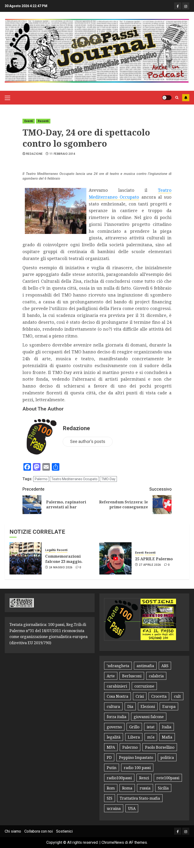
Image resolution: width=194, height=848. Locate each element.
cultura (113, 706)
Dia (130, 706)
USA (132, 808)
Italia (166, 726)
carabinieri (117, 686)
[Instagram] (185, 5)
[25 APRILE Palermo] (115, 558)
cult (177, 696)
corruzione (144, 686)
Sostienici (64, 831)
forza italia (116, 716)
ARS (164, 665)
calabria (156, 676)
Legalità (50, 550)
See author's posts (87, 441)
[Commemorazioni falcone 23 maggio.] (25, 558)
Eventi (28, 121)
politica (167, 757)
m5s (150, 737)
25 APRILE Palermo (154, 558)
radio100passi (119, 777)
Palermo (41, 479)
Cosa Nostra (117, 696)
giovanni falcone (149, 716)
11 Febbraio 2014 (62, 153)
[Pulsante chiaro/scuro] (167, 97)
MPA (111, 747)
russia (145, 788)
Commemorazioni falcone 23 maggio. (64, 559)
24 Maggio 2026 (61, 567)
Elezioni (148, 706)
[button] (7, 98)
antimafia (145, 665)
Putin (111, 767)
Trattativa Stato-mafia (140, 798)
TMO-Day (108, 479)
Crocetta (159, 696)
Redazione (34, 153)
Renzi (144, 777)
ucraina (114, 808)
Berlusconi (131, 676)
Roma (127, 788)
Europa (169, 706)
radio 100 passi (137, 767)
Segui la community (185, 97)
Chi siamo (13, 831)
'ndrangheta (118, 665)
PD (109, 757)
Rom (111, 788)
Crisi (140, 696)
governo (114, 726)
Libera (134, 737)
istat (150, 726)
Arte (111, 676)
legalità (113, 737)
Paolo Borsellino (159, 747)
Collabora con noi (38, 831)
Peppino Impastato (136, 757)
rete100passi (167, 777)
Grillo (134, 726)
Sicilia (163, 788)
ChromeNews (112, 842)
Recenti (43, 121)
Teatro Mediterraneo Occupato (74, 479)
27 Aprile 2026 (150, 564)
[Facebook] (177, 5)
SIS (109, 798)
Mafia (167, 737)
